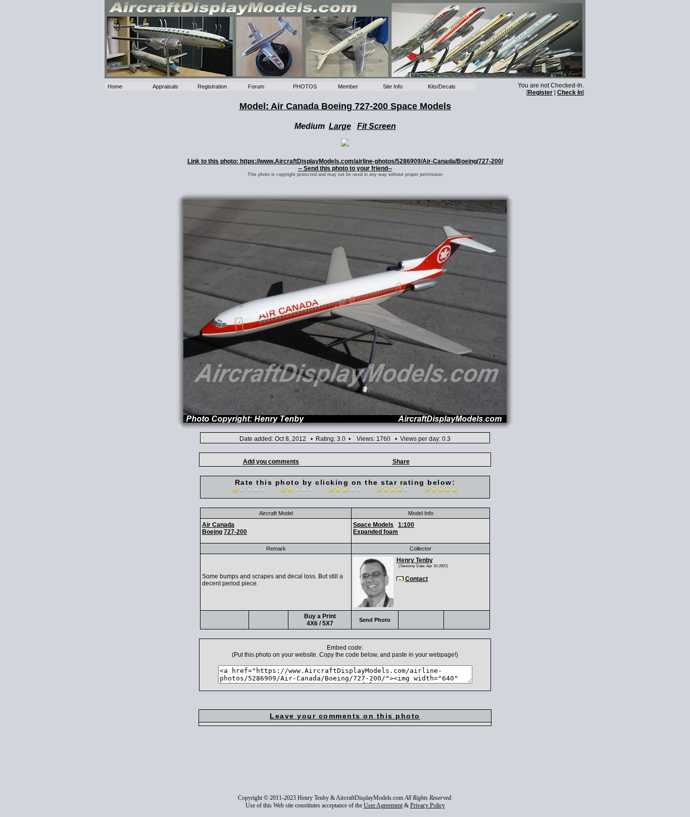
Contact (416, 578)
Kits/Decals (442, 86)
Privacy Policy (427, 805)
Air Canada (218, 524)
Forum (256, 86)
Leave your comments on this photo (345, 716)
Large (340, 126)
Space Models (373, 524)
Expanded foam (375, 531)
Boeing (212, 531)
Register (540, 92)
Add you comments (271, 461)
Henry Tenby (415, 560)
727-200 (235, 531)
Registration (212, 86)
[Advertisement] (345, 767)
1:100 (406, 524)
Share (401, 461)
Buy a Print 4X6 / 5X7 (320, 620)
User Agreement (383, 805)
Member (348, 86)
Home (115, 86)
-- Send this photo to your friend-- (345, 168)
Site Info (393, 86)
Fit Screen (376, 126)
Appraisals (165, 86)
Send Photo (374, 620)
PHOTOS (305, 86)
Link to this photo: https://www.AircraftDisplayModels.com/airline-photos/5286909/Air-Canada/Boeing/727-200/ (345, 161)
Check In (569, 92)
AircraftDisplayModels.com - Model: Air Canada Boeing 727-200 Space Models (345, 39)
